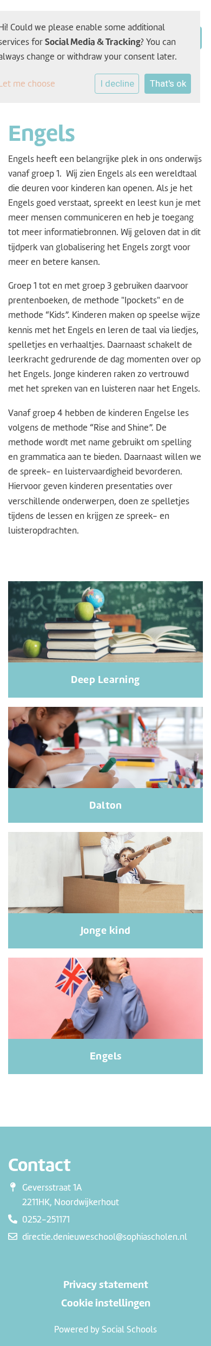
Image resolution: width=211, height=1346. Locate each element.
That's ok (168, 83)
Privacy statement (105, 1284)
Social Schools (129, 1329)
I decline (117, 83)
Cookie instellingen (105, 1303)
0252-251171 (46, 1219)
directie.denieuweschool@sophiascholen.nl (104, 1237)
